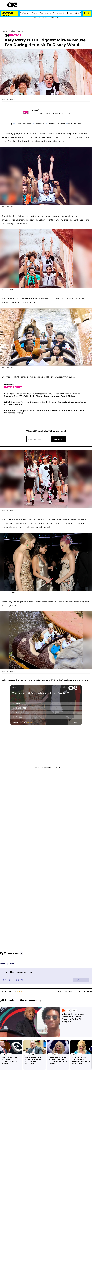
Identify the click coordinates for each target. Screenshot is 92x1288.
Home (4, 31)
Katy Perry (21, 31)
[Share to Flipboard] (55, 124)
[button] (5, 5)
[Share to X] (38, 124)
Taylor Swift (13, 605)
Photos (12, 31)
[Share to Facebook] (22, 124)
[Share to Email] (74, 124)
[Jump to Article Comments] (10, 124)
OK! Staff (35, 110)
